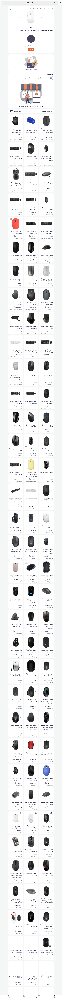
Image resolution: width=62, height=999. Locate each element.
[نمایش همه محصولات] (11, 111)
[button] (48, 78)
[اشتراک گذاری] (11, 9)
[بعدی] (41, 17)
